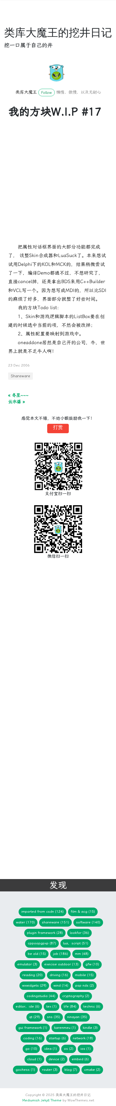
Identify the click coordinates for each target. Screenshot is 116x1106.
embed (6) (80, 1059)
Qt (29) (34, 1017)
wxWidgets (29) (34, 985)
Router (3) (49, 1070)
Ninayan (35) (77, 1017)
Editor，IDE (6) (27, 1006)
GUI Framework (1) (32, 1028)
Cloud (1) (34, 1059)
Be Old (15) (37, 954)
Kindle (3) (90, 1028)
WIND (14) (60, 985)
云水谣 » (16, 401)
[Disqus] (54, 652)
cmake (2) (92, 1070)
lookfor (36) (79, 933)
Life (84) (70, 1006)
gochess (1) (25, 1070)
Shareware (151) (55, 922)
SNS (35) (53, 1017)
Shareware (20, 376)
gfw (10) (92, 964)
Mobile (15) (84, 975)
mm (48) (81, 954)
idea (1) (50, 1049)
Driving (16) (59, 975)
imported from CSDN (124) (42, 911)
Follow (46, 92)
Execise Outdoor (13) (61, 964)
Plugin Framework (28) (45, 933)
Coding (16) (32, 1038)
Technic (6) (91, 1006)
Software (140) (88, 922)
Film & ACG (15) (83, 911)
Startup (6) (57, 1038)
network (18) (83, 1038)
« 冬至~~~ (18, 395)
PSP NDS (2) (84, 985)
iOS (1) (85, 1049)
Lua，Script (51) (75, 943)
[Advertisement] (58, 185)
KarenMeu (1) (65, 1028)
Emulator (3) (27, 964)
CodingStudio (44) (41, 996)
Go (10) (31, 1049)
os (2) (68, 1049)
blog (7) (70, 1070)
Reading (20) (32, 975)
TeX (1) (51, 1006)
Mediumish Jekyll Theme (42, 1100)
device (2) (57, 1059)
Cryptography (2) (75, 996)
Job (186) (60, 954)
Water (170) (25, 922)
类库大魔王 (26, 92)
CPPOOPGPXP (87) (42, 943)
